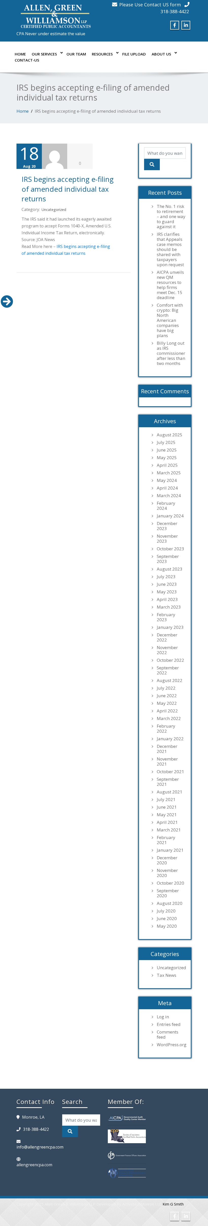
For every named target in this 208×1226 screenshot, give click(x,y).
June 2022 (167, 695)
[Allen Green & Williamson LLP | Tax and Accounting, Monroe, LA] (54, 15)
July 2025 (166, 442)
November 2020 (167, 873)
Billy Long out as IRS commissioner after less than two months (171, 353)
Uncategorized (54, 209)
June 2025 (167, 450)
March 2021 (169, 829)
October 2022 (170, 660)
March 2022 (169, 718)
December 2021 (167, 749)
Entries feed (169, 1024)
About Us (161, 53)
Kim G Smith (173, 1203)
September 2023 (168, 559)
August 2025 (169, 434)
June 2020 (167, 918)
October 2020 (170, 883)
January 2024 (170, 515)
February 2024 (166, 506)
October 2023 (170, 548)
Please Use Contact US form (150, 5)
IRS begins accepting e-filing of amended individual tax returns (68, 188)
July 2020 (166, 910)
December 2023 (167, 526)
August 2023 (169, 569)
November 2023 (167, 539)
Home (20, 53)
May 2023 (167, 591)
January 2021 (170, 850)
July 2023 (166, 576)
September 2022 (168, 670)
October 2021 (170, 771)
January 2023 (170, 627)
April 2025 (167, 465)
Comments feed (167, 1034)
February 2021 (166, 840)
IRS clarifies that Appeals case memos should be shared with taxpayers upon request (170, 249)
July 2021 (166, 799)
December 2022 (167, 637)
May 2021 (167, 814)
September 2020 (168, 893)
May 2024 (167, 480)
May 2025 (167, 457)
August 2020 (169, 903)
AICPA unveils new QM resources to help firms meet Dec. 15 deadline (170, 285)
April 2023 (167, 599)
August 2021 (169, 791)
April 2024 (167, 488)
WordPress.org (171, 1044)
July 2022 (166, 688)
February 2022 (166, 729)
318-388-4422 (175, 11)
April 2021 (167, 822)
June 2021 (167, 807)
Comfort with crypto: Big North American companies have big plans (170, 320)
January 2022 (170, 738)
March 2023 (169, 607)
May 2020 (167, 926)
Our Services (44, 53)
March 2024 (169, 495)
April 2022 (167, 710)
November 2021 (167, 761)
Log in (163, 1016)
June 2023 (167, 584)
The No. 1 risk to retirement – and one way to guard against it (171, 216)
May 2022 (167, 703)
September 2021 (168, 782)
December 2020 (167, 860)
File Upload (134, 53)
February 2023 (166, 617)
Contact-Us (27, 60)
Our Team (76, 53)
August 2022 (169, 680)
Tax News (166, 975)
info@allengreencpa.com (39, 1147)
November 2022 (167, 650)
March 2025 (169, 472)
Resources (102, 53)
